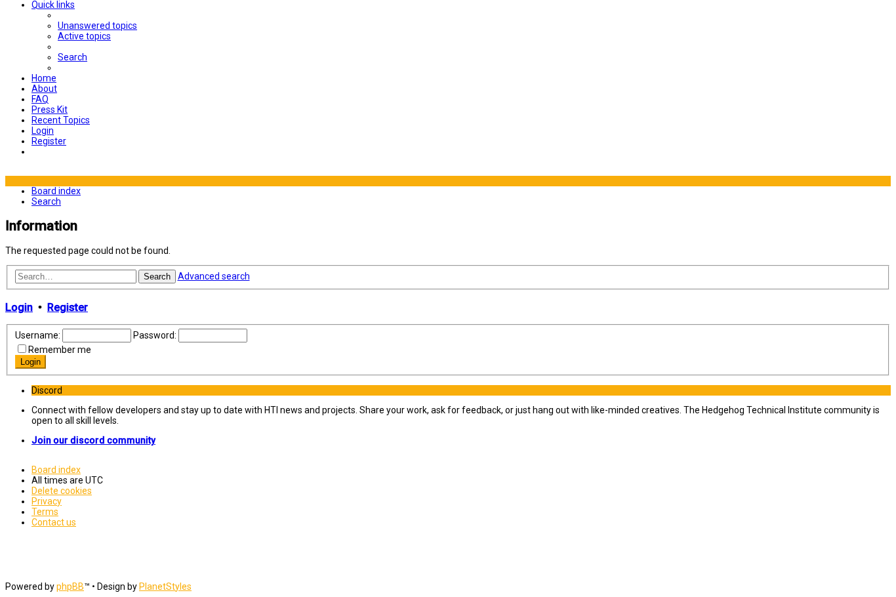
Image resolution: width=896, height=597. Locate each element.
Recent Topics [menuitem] (60, 120)
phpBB (70, 586)
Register (67, 307)
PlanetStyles (165, 586)
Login (19, 307)
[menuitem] (97, 25)
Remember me (59, 349)
